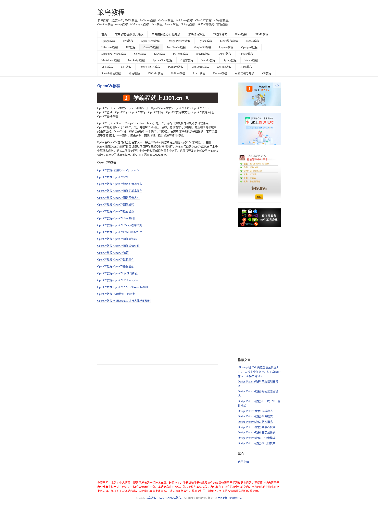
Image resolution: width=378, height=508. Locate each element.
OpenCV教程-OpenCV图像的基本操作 (119, 191)
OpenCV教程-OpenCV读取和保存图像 (119, 184)
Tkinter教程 (246, 54)
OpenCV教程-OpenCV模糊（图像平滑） (121, 232)
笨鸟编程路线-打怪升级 (166, 34)
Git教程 (266, 73)
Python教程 (205, 41)
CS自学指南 (220, 34)
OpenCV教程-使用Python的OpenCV (118, 170)
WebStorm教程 (200, 67)
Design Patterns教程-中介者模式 (256, 438)
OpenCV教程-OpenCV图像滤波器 (117, 239)
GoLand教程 (224, 67)
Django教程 (108, 41)
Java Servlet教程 (176, 47)
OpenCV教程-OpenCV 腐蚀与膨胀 (117, 273)
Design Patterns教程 (179, 41)
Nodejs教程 (251, 60)
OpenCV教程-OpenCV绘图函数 (115, 211)
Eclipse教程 (178, 73)
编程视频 (134, 73)
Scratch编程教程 (111, 73)
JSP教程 (130, 47)
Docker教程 (220, 73)
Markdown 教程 (110, 60)
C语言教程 (187, 60)
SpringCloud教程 (162, 60)
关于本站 (243, 461)
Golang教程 (224, 54)
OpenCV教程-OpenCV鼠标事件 (115, 259)
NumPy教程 (208, 60)
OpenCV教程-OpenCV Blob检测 (116, 218)
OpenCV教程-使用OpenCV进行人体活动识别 (124, 301)
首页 (104, 34)
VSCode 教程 (155, 73)
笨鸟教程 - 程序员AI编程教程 (163, 498)
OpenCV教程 (151, 47)
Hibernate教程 (109, 47)
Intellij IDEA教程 (150, 67)
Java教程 (128, 41)
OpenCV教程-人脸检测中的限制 (116, 294)
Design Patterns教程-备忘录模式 (256, 432)
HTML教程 (261, 34)
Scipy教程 (140, 54)
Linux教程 (199, 73)
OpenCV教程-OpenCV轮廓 (113, 252)
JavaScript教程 (136, 60)
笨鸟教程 (111, 12)
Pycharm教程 (175, 67)
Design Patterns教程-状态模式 (255, 422)
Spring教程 (229, 60)
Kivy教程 (159, 54)
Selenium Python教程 (113, 54)
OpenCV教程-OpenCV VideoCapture (118, 280)
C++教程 (126, 67)
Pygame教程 (226, 47)
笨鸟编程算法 (196, 34)
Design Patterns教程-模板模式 (255, 411)
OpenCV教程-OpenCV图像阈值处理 (118, 246)
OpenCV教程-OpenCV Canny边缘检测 (119, 225)
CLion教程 (246, 67)
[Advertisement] (157, 332)
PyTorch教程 (180, 54)
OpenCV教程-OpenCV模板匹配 (115, 266)
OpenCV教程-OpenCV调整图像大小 (118, 197)
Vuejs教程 (107, 67)
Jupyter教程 (203, 54)
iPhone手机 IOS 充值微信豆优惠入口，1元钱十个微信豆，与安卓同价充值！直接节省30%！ (259, 371)
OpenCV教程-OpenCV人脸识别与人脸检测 (122, 287)
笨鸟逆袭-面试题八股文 (129, 34)
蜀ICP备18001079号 (229, 498)
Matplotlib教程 (202, 47)
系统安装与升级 (244, 73)
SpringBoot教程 (150, 41)
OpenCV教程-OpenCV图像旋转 (115, 204)
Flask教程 (241, 34)
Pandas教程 (252, 41)
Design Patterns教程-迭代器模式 (256, 443)
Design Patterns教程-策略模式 (255, 416)
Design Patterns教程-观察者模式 (256, 427)
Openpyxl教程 (249, 47)
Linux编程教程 (229, 41)
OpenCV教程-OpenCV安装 (113, 177)
